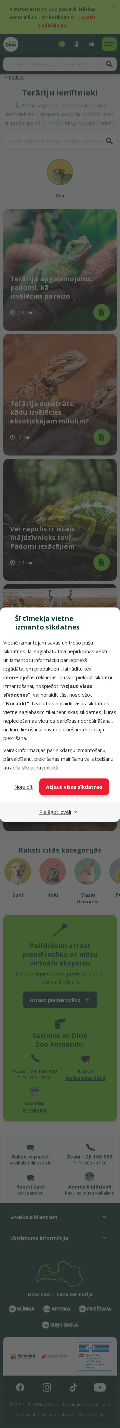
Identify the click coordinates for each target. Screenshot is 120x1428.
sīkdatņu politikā (40, 767)
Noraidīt (23, 786)
